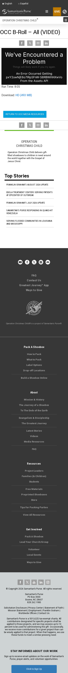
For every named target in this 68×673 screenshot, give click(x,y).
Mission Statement (17, 610)
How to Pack (34, 354)
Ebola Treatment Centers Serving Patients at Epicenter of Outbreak (29, 194)
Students (34, 481)
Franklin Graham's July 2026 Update (25, 202)
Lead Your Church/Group (34, 542)
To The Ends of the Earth (34, 410)
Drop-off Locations (34, 370)
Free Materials (34, 489)
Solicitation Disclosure (15, 608)
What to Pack (34, 359)
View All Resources (34, 514)
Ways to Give (34, 290)
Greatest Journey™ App (34, 285)
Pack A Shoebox (34, 536)
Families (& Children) (34, 476)
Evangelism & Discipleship (34, 418)
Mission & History (34, 399)
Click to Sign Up (34, 669)
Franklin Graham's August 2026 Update (27, 184)
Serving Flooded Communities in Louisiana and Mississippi (29, 222)
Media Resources (34, 441)
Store (34, 500)
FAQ (34, 275)
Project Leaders (34, 470)
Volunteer (34, 549)
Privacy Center (35, 608)
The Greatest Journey (34, 423)
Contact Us (34, 280)
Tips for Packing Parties (34, 507)
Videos (34, 436)
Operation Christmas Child (20, 20)
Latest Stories (34, 430)
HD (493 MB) (23, 95)
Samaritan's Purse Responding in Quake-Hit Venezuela (29, 212)
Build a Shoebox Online (34, 378)
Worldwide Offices (27, 613)
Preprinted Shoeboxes (34, 494)
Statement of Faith (53, 608)
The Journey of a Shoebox (34, 405)
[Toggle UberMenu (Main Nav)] (46, 11)
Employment (35, 610)
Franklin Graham (51, 610)
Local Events (34, 554)
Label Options (34, 365)
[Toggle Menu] (65, 20)
